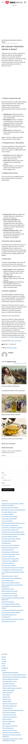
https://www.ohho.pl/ (16, 340)
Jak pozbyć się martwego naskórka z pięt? (13, 532)
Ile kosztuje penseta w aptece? (10, 576)
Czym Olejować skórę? (7, 550)
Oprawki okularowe (7, 708)
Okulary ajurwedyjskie (8, 690)
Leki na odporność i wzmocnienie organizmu (14, 677)
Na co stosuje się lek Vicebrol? (10, 516)
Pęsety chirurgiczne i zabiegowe (11, 732)
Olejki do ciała (6, 697)
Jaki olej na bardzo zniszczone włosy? (12, 438)
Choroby (4, 659)
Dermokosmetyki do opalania (10, 672)
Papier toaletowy (7, 719)
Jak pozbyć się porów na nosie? (10, 507)
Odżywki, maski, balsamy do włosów (12, 688)
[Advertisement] (14, 22)
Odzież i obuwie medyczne (9, 686)
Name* (3, 472)
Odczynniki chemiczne (8, 683)
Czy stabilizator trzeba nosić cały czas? (12, 570)
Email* (3, 477)
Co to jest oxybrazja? (7, 521)
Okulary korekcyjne (7, 692)
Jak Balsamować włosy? (8, 589)
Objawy (4, 663)
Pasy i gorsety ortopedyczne (10, 726)
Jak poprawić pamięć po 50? (9, 614)
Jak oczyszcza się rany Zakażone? (10, 545)
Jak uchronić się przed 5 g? (9, 621)
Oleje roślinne (6, 694)
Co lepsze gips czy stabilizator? (10, 561)
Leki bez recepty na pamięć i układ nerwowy (14, 674)
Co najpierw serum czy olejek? (10, 595)
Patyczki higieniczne (7, 728)
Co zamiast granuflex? (7, 514)
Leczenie (4, 661)
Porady (3, 666)
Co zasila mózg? (6, 617)
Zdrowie (4, 670)
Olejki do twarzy (6, 699)
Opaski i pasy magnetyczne (9, 703)
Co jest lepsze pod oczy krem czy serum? (12, 619)
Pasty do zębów (6, 723)
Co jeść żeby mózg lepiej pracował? (11, 538)
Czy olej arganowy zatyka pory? (10, 530)
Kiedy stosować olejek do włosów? (11, 582)
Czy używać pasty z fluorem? (9, 593)
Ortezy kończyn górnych (9, 714)
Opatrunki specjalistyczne (9, 706)
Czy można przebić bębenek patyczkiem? (13, 610)
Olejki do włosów (6, 701)
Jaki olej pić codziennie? (8, 602)
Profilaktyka (5, 668)
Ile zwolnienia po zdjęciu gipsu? (10, 552)
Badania (4, 657)
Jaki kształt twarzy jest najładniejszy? (12, 578)
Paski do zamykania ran (8, 721)
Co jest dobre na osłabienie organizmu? (12, 527)
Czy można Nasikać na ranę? (9, 512)
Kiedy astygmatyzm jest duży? (10, 591)
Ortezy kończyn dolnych (9, 712)
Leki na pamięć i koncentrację (10, 679)
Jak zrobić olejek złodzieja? (9, 541)
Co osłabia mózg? (6, 543)
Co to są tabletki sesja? (8, 580)
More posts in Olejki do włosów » (20, 363)
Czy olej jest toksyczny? (8, 563)
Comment (3, 455)
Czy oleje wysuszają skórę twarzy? (11, 554)
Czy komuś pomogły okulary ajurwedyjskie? (13, 534)
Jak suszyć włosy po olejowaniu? (10, 558)
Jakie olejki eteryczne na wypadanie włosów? (13, 510)
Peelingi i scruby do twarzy (9, 730)
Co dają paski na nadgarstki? (9, 518)
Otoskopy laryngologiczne (9, 717)
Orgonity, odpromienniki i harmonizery (13, 710)
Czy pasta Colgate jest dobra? (9, 536)
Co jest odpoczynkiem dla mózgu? (11, 604)
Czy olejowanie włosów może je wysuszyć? (13, 567)
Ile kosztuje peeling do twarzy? (10, 547)
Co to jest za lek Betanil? (8, 556)
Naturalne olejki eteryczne (9, 681)
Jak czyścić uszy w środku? (9, 565)
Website (3, 483)
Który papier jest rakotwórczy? (10, 525)
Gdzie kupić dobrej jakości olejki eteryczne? (13, 523)
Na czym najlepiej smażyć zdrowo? (11, 612)
